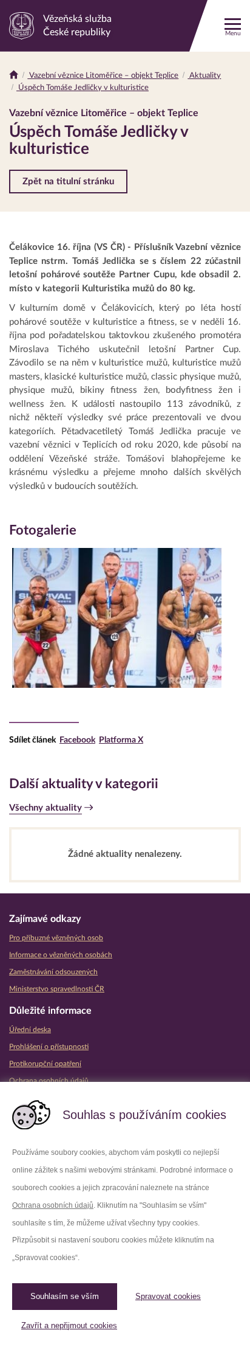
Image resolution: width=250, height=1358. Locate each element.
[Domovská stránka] (13, 76)
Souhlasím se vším (64, 1296)
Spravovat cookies (168, 1296)
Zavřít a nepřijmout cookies (69, 1325)
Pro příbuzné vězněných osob (56, 937)
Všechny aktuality (45, 807)
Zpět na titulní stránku (68, 181)
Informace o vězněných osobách (60, 954)
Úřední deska (30, 1029)
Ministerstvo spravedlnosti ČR (56, 989)
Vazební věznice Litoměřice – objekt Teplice (102, 76)
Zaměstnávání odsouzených (53, 971)
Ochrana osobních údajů (52, 1205)
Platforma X (121, 740)
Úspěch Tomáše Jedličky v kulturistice (82, 88)
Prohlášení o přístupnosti (49, 1046)
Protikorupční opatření (45, 1063)
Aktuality (204, 76)
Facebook (77, 740)
